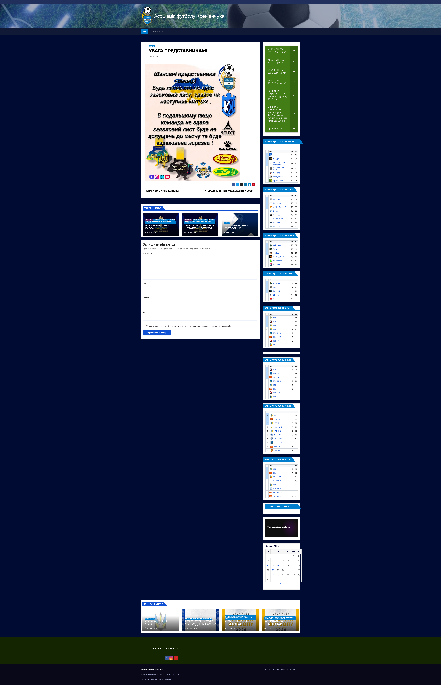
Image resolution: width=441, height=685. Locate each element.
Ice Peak (276, 223)
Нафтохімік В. (278, 219)
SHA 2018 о (277, 496)
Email (146, 298)
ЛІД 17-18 (277, 477)
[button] (298, 32)
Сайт (145, 312)
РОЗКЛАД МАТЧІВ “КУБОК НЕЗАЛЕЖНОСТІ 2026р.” (157, 625)
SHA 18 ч (276, 473)
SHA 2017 (277, 447)
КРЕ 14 (275, 385)
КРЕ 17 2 (277, 423)
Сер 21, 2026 (152, 628)
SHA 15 (276, 389)
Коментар (148, 253)
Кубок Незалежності (161, 219)
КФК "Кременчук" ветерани (280, 163)
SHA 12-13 (277, 337)
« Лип (280, 584)
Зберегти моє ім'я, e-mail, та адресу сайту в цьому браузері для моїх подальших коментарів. (188, 326)
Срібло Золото (278, 181)
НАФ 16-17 (278, 427)
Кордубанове (278, 177)
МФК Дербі (277, 226)
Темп (275, 249)
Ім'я (145, 283)
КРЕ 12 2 (276, 329)
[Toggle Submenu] (294, 51)
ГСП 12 (276, 321)
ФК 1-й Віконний (279, 207)
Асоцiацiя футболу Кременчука (189, 16)
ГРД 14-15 (277, 373)
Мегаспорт (277, 261)
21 (288, 570)
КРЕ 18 (275, 469)
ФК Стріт (276, 253)
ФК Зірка (276, 159)
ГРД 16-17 (278, 443)
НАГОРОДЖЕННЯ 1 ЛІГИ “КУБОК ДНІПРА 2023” (228, 190)
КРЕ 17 (276, 415)
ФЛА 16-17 (278, 435)
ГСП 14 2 (276, 393)
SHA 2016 (277, 419)
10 (268, 565)
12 (278, 565)
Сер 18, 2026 (192, 628)
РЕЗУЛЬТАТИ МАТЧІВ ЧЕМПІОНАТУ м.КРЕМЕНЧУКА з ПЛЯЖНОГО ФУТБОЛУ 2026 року (238, 617)
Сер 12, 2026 (271, 628)
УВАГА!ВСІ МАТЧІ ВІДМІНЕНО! (163, 190)
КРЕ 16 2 (277, 431)
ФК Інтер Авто (278, 215)
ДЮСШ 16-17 (279, 439)
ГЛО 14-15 (277, 381)
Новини (151, 46)
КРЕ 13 (275, 325)
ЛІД (274, 345)
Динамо (276, 211)
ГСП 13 (276, 341)
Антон (275, 155)
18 (273, 570)
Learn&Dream (278, 203)
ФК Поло (276, 173)
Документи (157, 31)
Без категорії (149, 618)
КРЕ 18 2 (276, 485)
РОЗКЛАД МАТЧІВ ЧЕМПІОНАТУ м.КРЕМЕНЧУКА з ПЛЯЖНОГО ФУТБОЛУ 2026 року (280, 618)
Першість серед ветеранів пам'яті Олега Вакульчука (159, 222)
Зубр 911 (276, 287)
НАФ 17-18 (277, 481)
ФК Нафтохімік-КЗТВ (279, 168)
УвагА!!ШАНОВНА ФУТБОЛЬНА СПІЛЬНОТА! (236, 228)
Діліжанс (276, 283)
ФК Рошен (277, 265)
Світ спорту (277, 245)
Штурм (276, 295)
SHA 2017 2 (277, 492)
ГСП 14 (276, 369)
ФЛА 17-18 (277, 489)
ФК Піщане (277, 299)
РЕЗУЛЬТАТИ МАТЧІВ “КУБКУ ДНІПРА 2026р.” (198, 618)
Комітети (284, 669)
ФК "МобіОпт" (278, 257)
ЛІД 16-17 (278, 450)
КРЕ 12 (275, 317)
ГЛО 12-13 (277, 333)
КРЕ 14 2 (276, 397)
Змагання (149, 219)
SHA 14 (276, 377)
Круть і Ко (277, 199)
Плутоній (276, 291)
